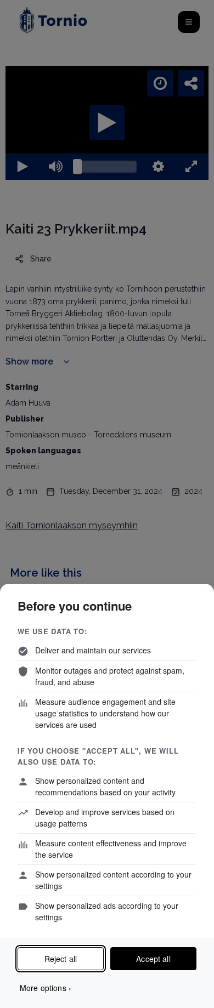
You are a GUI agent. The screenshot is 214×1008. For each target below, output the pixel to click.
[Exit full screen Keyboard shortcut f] (196, 995)
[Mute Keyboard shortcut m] (52, 995)
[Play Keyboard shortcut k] (17, 995)
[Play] (107, 504)
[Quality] (162, 995)
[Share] (196, 17)
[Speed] (166, 17)
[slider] (106, 995)
